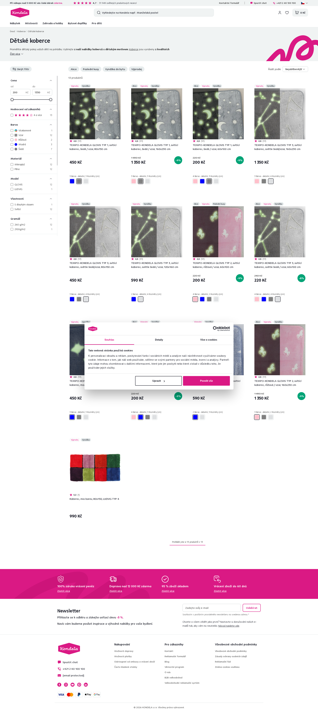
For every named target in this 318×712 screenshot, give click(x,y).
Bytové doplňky (77, 23)
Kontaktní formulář (229, 3)
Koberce (21, 31)
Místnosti (31, 23)
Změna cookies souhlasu (227, 666)
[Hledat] (98, 13)
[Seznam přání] (287, 13)
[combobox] (295, 69)
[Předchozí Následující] (95, 113)
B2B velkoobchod (173, 677)
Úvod (12, 31)
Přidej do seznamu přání (119, 86)
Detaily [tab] (159, 339)
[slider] (12, 99)
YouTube (73, 685)
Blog (167, 661)
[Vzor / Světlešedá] (86, 181)
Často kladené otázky (125, 666)
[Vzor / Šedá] (79, 181)
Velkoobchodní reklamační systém (182, 682)
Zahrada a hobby (53, 23)
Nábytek (15, 23)
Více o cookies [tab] (208, 339)
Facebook (59, 685)
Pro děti (97, 23)
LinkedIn (86, 685)
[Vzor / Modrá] (72, 181)
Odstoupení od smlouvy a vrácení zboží (134, 661)
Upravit (156, 380)
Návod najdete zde (228, 625)
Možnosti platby (123, 656)
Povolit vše (206, 380)
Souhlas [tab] (109, 339)
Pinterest (79, 685)
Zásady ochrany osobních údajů (231, 656)
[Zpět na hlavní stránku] (20, 12)
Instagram (66, 685)
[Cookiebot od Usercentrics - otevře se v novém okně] (215, 328)
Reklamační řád (223, 661)
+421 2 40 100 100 (286, 3)
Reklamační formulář (175, 656)
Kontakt (169, 651)
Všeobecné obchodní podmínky (231, 651)
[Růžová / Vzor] (133, 181)
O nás (168, 672)
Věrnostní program (174, 666)
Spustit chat (260, 3)
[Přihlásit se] (280, 13)
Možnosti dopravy (123, 651)
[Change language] (304, 3)
